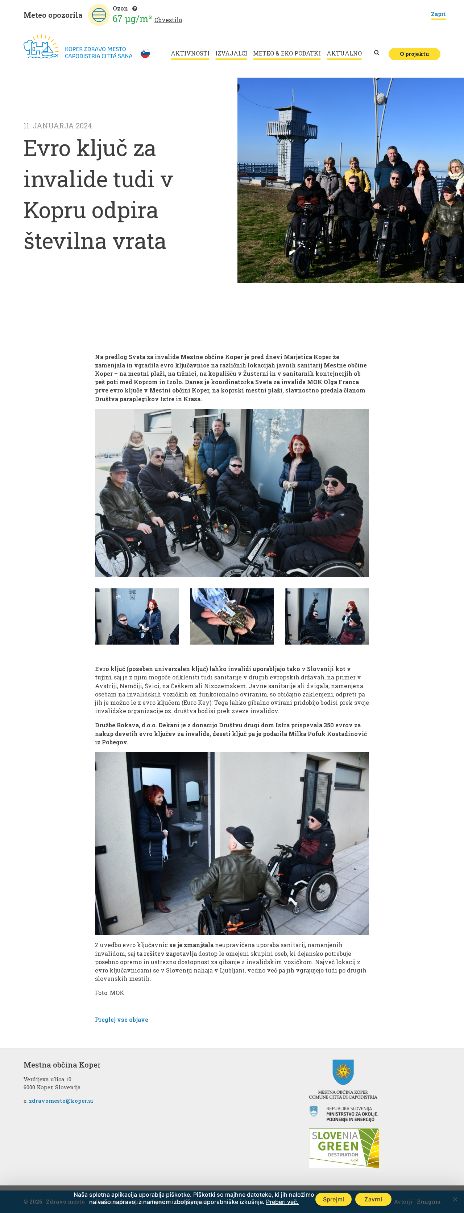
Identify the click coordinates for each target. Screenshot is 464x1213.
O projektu (414, 53)
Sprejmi (333, 1199)
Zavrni (373, 1199)
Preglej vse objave (121, 1019)
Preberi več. (282, 1201)
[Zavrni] (455, 1199)
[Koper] (78, 46)
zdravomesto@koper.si (61, 1100)
